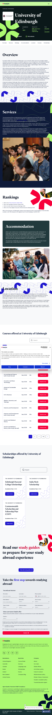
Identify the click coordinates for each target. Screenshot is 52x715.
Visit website (31, 36)
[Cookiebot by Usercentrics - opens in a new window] (41, 347)
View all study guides (25, 570)
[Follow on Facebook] (8, 652)
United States (6, 677)
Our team (36, 664)
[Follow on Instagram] (16, 652)
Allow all (42, 366)
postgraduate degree (22, 120)
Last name (21, 593)
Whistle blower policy (39, 674)
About (35, 661)
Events (20, 672)
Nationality (21, 599)
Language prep (22, 666)
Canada (5, 666)
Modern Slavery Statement (41, 677)
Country (5, 616)
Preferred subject (23, 605)
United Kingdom (7, 661)
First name (5, 593)
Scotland (19, 36)
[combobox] (37, 596)
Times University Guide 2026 (15, 202)
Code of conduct (38, 672)
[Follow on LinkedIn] (4, 652)
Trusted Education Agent (40, 682)
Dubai (4, 669)
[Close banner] (50, 347)
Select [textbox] (20, 601)
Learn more (10, 494)
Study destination (39, 605)
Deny (9, 366)
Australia (5, 664)
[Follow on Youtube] (12, 652)
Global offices (37, 666)
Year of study (38, 599)
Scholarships (21, 669)
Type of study (6, 605)
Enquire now (43, 375)
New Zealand (6, 674)
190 (43, 436)
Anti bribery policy (39, 669)
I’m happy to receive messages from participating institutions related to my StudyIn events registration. (26, 629)
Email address (6, 599)
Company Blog (22, 674)
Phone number (38, 593)
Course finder (21, 661)
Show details (45, 363)
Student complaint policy (40, 680)
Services (20, 664)
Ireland (4, 672)
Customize (25, 366)
